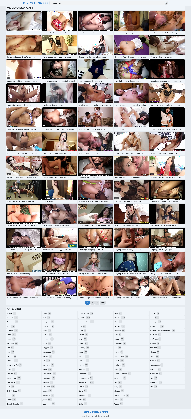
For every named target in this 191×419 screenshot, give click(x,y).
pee (117, 348)
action (11, 313)
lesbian (83, 356)
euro (46, 317)
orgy (118, 322)
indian (47, 391)
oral (117, 313)
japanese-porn (86, 322)
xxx (153, 387)
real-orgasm (121, 356)
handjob (48, 382)
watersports (156, 365)
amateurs (12, 322)
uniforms (155, 339)
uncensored (156, 326)
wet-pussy (156, 382)
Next (103, 302)
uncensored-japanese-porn (162, 330)
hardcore (48, 387)
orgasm (119, 317)
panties (118, 339)
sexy (117, 387)
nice (82, 399)
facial (47, 330)
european (48, 322)
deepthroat (13, 382)
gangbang (48, 352)
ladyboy (84, 348)
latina (83, 352)
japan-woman (86, 313)
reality (118, 361)
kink (82, 326)
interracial (48, 395)
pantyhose (120, 343)
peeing (118, 352)
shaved (118, 391)
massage (84, 369)
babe (11, 335)
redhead (119, 365)
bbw (10, 352)
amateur (12, 317)
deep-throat (14, 378)
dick (10, 387)
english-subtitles (14, 404)
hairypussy (49, 378)
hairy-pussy (49, 374)
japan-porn (49, 404)
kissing (83, 335)
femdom (48, 339)
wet (153, 378)
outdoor (119, 330)
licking (83, 365)
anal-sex (12, 330)
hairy (47, 369)
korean (83, 343)
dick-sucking (13, 391)
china (11, 369)
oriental (119, 326)
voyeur (154, 361)
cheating (12, 361)
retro (117, 369)
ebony (11, 399)
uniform (155, 335)
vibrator (155, 348)
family (47, 335)
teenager (155, 322)
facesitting (48, 326)
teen (154, 317)
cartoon (11, 356)
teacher (154, 313)
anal (11, 326)
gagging (48, 348)
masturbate (85, 374)
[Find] (166, 3)
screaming (119, 378)
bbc (10, 348)
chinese (11, 374)
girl (46, 361)
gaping (47, 356)
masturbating (85, 378)
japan (47, 399)
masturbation (86, 382)
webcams (155, 374)
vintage (154, 352)
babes (11, 339)
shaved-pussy (121, 395)
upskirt (154, 343)
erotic (47, 313)
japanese (84, 317)
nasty (82, 391)
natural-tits (85, 395)
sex (117, 382)
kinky (82, 330)
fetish (47, 343)
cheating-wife (14, 365)
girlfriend (48, 365)
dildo (10, 395)
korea (83, 339)
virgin (154, 356)
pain (117, 335)
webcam (155, 369)
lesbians (84, 361)
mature (83, 387)
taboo (118, 399)
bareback (12, 343)
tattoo (118, 404)
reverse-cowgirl (122, 374)
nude (82, 404)
